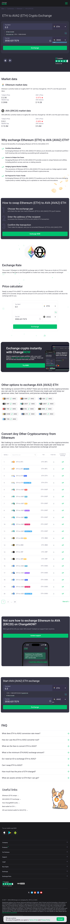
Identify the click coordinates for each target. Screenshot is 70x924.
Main (2, 8)
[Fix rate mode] (50, 41)
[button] (59, 26)
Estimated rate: (9, 34)
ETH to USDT (21, 489)
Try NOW (26, 365)
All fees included (10, 31)
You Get (7, 38)
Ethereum (20, 8)
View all (65, 601)
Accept (60, 919)
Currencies (10, 8)
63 (15, 602)
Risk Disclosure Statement (9, 912)
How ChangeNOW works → (11, 803)
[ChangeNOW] (4, 3)
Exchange (35, 48)
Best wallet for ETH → (9, 806)
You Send (7, 25)
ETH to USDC (21, 566)
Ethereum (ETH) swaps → (10, 795)
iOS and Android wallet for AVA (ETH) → (15, 810)
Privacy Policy (45, 920)
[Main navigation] (66, 3)
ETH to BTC (19, 462)
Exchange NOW (35, 234)
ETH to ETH (21, 476)
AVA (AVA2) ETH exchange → (11, 799)
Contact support (35, 635)
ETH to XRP (19, 552)
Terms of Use (33, 920)
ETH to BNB (21, 538)
